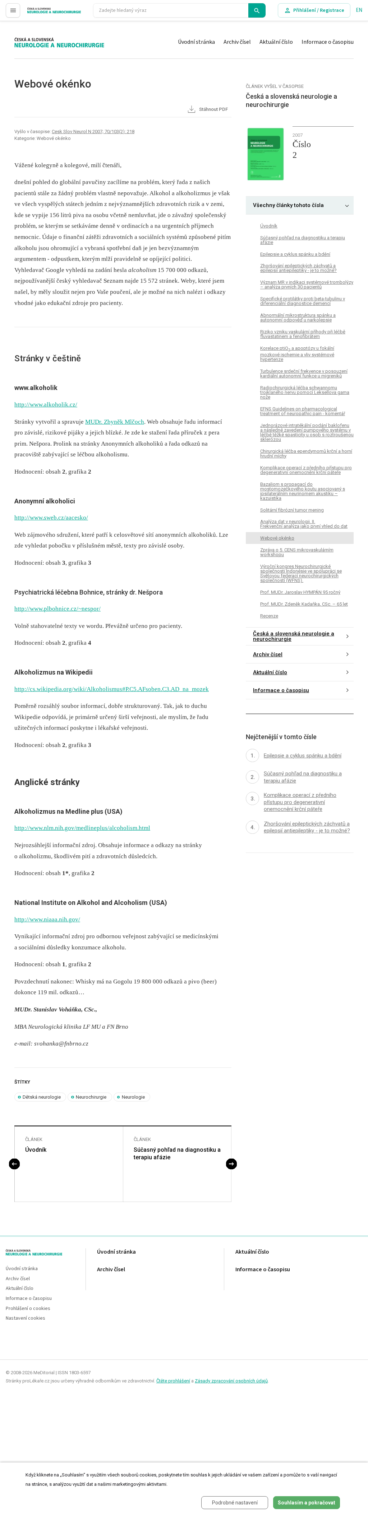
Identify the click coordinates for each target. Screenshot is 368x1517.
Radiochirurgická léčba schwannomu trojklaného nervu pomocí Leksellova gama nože (304, 392)
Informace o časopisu (328, 42)
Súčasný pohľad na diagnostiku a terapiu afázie (177, 1153)
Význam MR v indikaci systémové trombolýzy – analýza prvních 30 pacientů (306, 285)
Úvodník (35, 1149)
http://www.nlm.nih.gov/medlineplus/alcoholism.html (82, 828)
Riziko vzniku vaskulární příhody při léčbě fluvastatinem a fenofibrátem (302, 334)
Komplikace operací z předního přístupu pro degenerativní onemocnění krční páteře (306, 470)
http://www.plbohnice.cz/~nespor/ (57, 608)
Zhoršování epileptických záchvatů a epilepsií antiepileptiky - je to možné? (298, 268)
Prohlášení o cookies (28, 1308)
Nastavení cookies (25, 1318)
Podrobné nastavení (235, 1503)
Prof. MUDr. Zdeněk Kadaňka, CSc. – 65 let (304, 604)
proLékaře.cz (41, 13)
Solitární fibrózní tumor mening (292, 510)
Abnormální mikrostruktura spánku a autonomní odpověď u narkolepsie (298, 318)
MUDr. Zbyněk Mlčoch (114, 421)
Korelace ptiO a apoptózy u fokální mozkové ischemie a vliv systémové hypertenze (297, 354)
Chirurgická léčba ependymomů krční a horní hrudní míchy (306, 453)
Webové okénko (277, 538)
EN (359, 10)
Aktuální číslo (276, 42)
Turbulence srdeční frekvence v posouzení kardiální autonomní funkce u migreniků (304, 373)
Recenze (269, 616)
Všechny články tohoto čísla (288, 205)
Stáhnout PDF (213, 109)
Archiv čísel (237, 42)
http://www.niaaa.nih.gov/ (47, 919)
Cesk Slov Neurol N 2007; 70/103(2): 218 (93, 131)
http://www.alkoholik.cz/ (45, 404)
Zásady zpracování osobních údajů (231, 1381)
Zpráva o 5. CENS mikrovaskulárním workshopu (297, 552)
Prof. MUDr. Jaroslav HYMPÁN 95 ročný (300, 592)
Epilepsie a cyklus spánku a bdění (295, 254)
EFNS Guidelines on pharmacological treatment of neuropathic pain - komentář (302, 411)
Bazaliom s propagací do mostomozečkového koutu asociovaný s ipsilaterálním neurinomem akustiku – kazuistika (302, 491)
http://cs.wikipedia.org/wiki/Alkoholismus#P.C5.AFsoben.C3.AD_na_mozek (111, 689)
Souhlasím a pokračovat (306, 1503)
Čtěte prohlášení (173, 1381)
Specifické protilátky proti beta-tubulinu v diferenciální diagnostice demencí (302, 301)
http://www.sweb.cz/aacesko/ (51, 517)
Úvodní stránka (196, 42)
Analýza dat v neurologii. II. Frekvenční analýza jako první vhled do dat (304, 524)
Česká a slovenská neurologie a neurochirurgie (293, 636)
